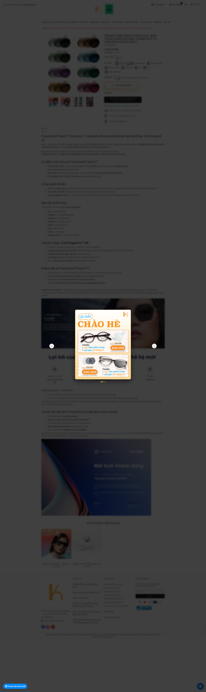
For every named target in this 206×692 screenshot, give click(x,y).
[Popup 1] (101, 381)
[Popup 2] (105, 381)
